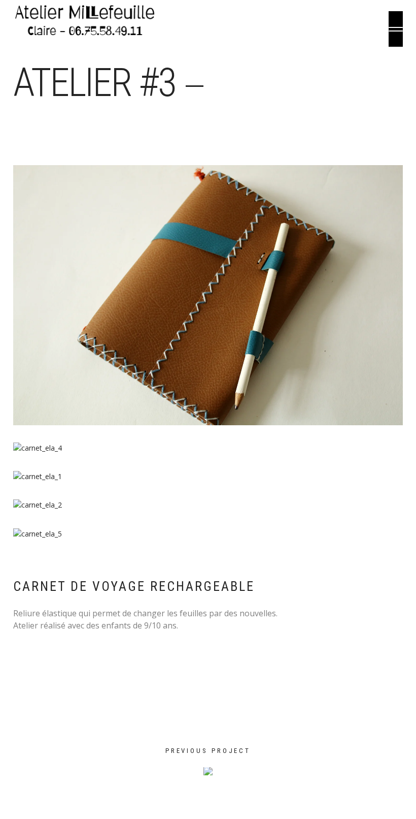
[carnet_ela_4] (208, 448)
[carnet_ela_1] (208, 476)
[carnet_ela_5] (208, 534)
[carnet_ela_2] (208, 505)
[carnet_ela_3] (208, 295)
